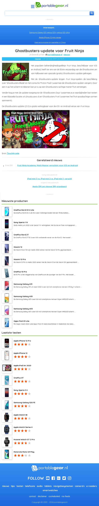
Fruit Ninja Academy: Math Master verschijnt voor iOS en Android (41, 165)
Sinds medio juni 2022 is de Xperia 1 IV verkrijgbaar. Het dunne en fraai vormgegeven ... (45, 223)
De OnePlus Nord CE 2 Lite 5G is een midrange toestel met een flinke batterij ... (42, 211)
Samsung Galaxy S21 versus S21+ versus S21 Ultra (49, 32)
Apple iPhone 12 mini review (50, 37)
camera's (80, 486)
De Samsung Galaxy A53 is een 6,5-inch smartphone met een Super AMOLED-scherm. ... (45, 310)
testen (20, 486)
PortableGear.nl (55, 54)
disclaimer (42, 496)
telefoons (30, 486)
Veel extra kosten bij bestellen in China (50, 42)
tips (13, 486)
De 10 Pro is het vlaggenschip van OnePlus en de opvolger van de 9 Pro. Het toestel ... (44, 273)
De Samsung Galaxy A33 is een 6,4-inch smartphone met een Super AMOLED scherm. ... (45, 297)
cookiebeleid (54, 496)
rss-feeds (66, 496)
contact (32, 496)
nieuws (67, 54)
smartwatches (50, 490)
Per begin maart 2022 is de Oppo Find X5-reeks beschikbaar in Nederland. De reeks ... (44, 322)
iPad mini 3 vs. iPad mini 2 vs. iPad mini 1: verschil (49, 178)
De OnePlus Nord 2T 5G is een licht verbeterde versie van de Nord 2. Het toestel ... (43, 236)
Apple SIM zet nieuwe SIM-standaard (49, 186)
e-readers (91, 486)
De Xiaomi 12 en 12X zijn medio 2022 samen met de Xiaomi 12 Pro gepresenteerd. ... (43, 248)
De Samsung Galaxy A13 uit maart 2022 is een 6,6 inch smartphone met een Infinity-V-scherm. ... (48, 285)
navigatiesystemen (63, 486)
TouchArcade (13, 153)
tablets (48, 486)
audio (40, 486)
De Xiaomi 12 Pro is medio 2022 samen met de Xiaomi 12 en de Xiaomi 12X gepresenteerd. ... (46, 260)
